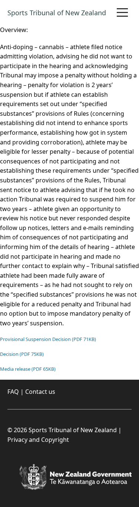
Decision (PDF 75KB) (22, 354)
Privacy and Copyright (38, 440)
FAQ (13, 392)
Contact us (40, 392)
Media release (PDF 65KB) (28, 369)
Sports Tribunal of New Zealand (56, 12)
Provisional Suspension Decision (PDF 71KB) (48, 339)
